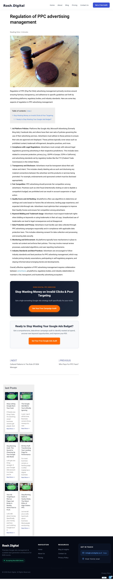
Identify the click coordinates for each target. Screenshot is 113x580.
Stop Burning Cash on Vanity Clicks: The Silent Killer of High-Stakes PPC (26, 501)
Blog (67, 5)
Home (52, 5)
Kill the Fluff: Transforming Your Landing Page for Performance (26, 450)
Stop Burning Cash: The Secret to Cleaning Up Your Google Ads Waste (11, 451)
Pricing (74, 5)
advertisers (21, 271)
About (60, 5)
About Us (41, 553)
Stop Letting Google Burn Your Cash (11, 406)
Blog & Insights (63, 549)
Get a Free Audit (101, 5)
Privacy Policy (63, 557)
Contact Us (84, 5)
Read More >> (11, 429)
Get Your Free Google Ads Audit (44, 341)
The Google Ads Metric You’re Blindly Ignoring (26, 407)
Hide (28, 111)
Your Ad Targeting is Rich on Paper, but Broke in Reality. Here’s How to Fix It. (11, 502)
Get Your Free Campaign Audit (44, 308)
